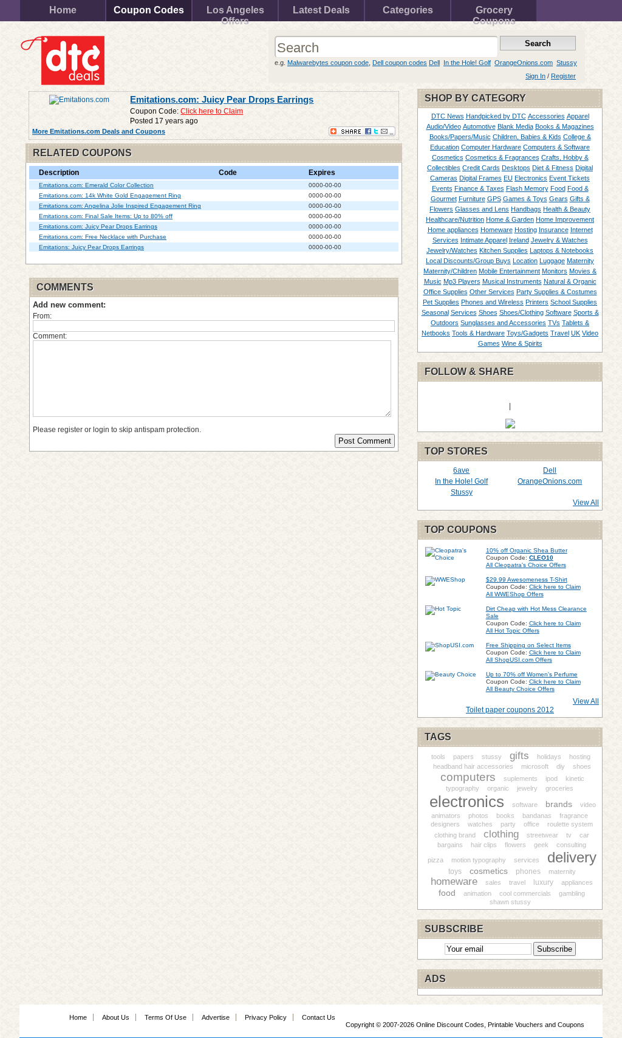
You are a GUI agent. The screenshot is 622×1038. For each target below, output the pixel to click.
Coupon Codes (149, 10)
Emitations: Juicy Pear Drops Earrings (91, 247)
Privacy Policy (266, 1017)
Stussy (566, 62)
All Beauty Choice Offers (520, 689)
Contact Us (318, 1017)
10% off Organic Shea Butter (526, 550)
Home (63, 10)
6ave (461, 470)
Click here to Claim (211, 111)
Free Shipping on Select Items (528, 645)
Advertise (216, 1017)
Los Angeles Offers (235, 13)
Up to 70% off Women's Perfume (532, 674)
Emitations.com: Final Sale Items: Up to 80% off (106, 216)
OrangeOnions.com (523, 62)
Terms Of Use (165, 1017)
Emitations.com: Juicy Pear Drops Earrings (221, 99)
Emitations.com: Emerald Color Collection (96, 185)
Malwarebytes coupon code (328, 62)
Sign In (535, 76)
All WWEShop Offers (515, 594)
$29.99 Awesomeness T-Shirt (526, 579)
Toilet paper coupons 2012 (510, 710)
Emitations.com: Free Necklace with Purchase (102, 236)
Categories (408, 10)
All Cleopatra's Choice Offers (526, 565)
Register (563, 76)
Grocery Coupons (494, 13)
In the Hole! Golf (467, 62)
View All (586, 502)
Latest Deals (321, 10)
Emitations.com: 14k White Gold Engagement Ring (110, 195)
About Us (115, 1017)
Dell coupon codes (399, 62)
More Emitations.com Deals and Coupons (98, 131)
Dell (434, 62)
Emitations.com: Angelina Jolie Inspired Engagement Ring (120, 205)
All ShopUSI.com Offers (519, 659)
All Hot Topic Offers (512, 630)
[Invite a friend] (510, 426)
